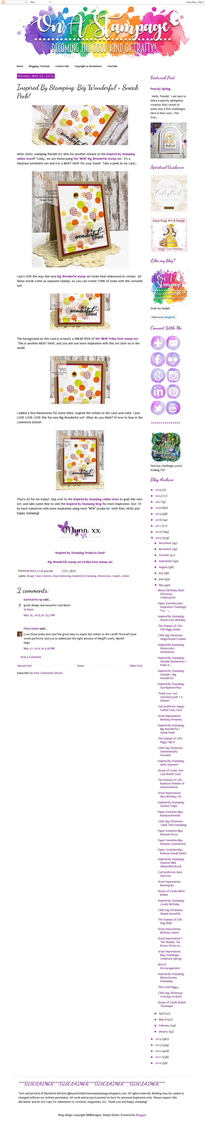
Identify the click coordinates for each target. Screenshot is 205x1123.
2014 (158, 1039)
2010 (158, 1063)
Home (20, 66)
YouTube (112, 66)
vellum (125, 576)
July (161, 573)
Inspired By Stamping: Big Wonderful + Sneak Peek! (171, 729)
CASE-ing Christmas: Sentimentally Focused (170, 751)
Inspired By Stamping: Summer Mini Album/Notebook (171, 863)
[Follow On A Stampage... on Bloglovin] (163, 318)
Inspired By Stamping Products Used (80, 553)
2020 (158, 508)
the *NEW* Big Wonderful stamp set (97, 158)
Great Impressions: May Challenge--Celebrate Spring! (170, 955)
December (165, 543)
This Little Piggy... (169, 987)
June (162, 579)
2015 (158, 538)
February (165, 1025)
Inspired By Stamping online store (96, 499)
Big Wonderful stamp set (74, 276)
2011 (158, 1057)
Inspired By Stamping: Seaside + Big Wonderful (171, 674)
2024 (158, 490)
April (162, 1013)
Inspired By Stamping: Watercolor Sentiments (171, 648)
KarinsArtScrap (33, 599)
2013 (158, 1045)
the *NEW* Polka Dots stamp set (116, 339)
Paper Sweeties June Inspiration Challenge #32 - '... (172, 607)
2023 (158, 496)
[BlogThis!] (65, 570)
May (162, 585)
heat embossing (62, 576)
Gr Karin (28, 609)
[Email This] (63, 570)
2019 (158, 514)
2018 (158, 520)
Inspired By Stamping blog (84, 504)
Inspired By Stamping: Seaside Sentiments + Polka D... (172, 661)
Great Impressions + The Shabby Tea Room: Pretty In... (170, 942)
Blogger (141, 1115)
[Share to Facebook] (71, 570)
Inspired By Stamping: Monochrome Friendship (171, 977)
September (166, 561)
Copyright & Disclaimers (88, 66)
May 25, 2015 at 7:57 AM (39, 615)
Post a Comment (31, 657)
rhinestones (104, 576)
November (165, 549)
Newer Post (25, 665)
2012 (158, 1051)
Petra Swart (31, 628)
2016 (158, 532)
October (164, 555)
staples (116, 576)
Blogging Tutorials (39, 66)
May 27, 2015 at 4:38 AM (39, 648)
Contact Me (62, 66)
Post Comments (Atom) (48, 673)
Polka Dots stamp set (98, 562)
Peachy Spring (160, 89)
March (163, 1019)
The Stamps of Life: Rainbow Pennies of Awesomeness (171, 783)
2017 (158, 526)
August (163, 567)
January (164, 1031)
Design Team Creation (39, 576)
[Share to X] (68, 570)
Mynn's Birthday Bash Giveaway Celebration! (171, 594)
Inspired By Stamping (84, 576)
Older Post (135, 665)
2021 (158, 502)
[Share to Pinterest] (74, 570)
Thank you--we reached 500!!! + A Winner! (170, 697)
